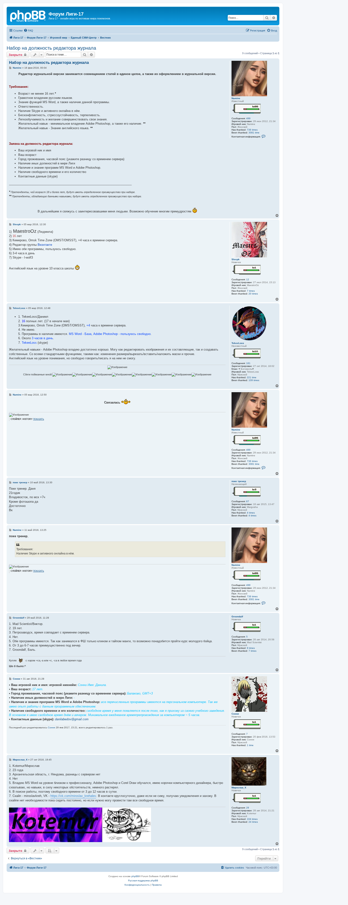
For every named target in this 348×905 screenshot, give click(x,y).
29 (247, 807)
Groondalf (237, 616)
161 (248, 363)
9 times (251, 648)
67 (247, 501)
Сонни (235, 713)
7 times (251, 291)
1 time (250, 745)
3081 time (254, 132)
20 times (253, 293)
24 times (253, 822)
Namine (236, 98)
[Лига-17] (28, 15)
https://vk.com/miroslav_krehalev (73, 796)
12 (247, 279)
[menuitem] (28, 30)
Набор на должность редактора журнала (51, 48)
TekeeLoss (238, 343)
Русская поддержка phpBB (143, 880)
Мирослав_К (239, 787)
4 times (251, 512)
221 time (251, 377)
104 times (252, 819)
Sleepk (236, 259)
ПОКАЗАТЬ (38, 419)
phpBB (135, 876)
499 (248, 118)
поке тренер (239, 481)
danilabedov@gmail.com (72, 719)
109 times (254, 380)
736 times (252, 129)
